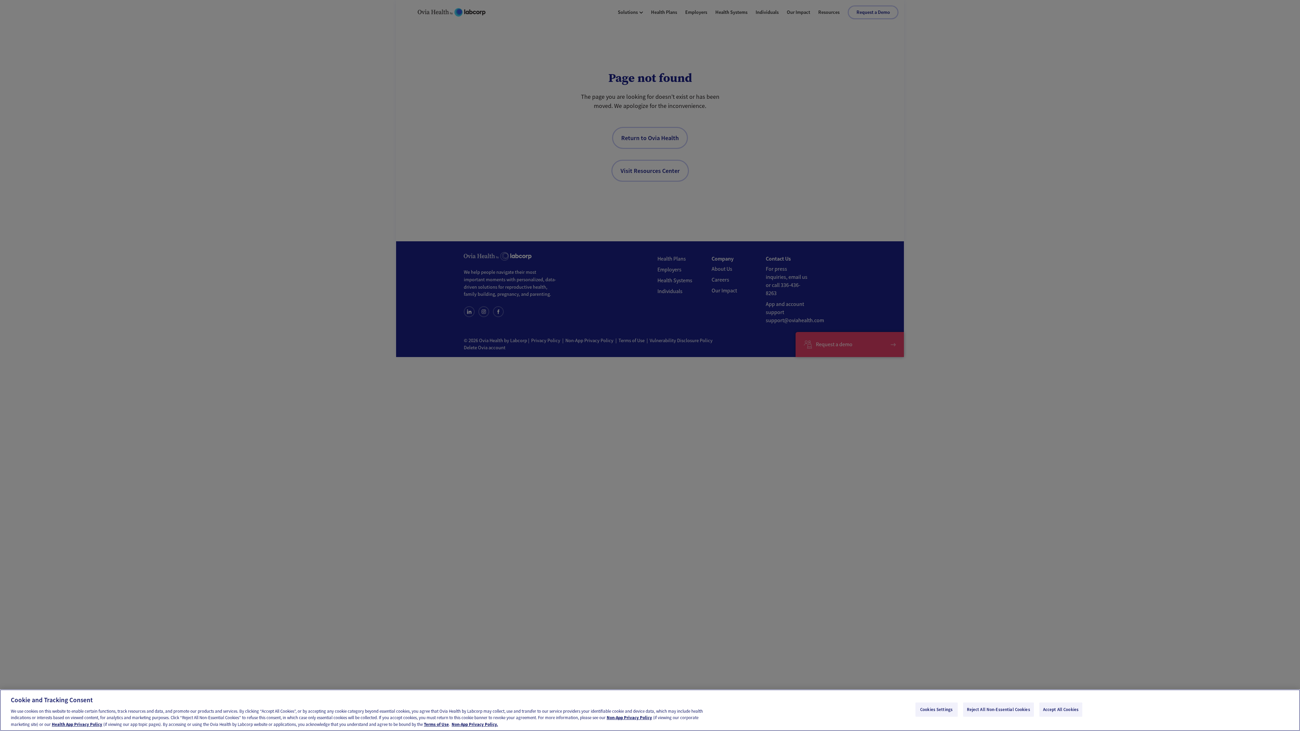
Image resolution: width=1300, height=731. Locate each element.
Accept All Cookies (1061, 709)
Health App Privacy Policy (77, 724)
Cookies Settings (936, 709)
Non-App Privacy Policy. (475, 724)
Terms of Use (436, 724)
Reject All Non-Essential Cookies (998, 709)
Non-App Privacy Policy (629, 718)
